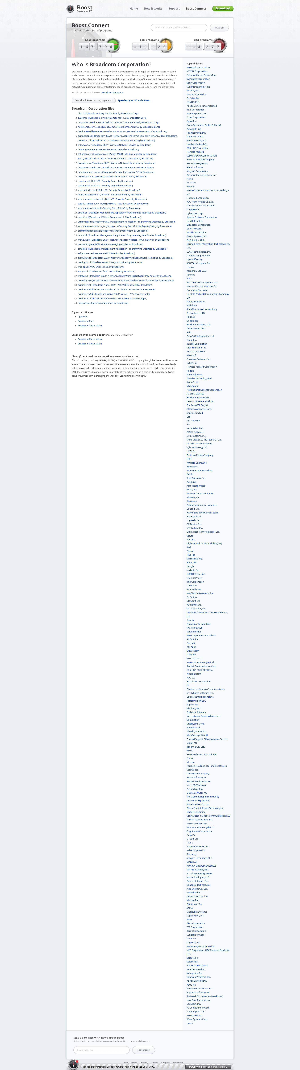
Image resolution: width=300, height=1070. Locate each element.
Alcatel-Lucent (194, 673)
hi (188, 685)
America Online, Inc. (197, 462)
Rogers (190, 370)
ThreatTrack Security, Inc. (199, 819)
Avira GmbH (193, 382)
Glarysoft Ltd (193, 600)
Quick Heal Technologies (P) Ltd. (203, 531)
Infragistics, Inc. (195, 973)
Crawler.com (193, 650)
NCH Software (194, 589)
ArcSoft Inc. (192, 597)
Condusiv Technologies (198, 884)
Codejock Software (196, 712)
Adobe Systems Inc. (197, 980)
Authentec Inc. (194, 604)
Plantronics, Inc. (195, 904)
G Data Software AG (197, 792)
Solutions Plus (194, 631)
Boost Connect (196, 8)
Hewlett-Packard (195, 151)
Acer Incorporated (196, 485)
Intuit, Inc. (192, 489)
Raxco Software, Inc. (197, 777)
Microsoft (192, 355)
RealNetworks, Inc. (196, 132)
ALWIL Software (195, 432)
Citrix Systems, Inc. (196, 435)
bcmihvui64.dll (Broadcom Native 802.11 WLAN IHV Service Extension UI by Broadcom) (122, 131)
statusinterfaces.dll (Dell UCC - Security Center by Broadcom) (109, 190)
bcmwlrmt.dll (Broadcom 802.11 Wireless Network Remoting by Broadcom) (116, 140)
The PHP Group (195, 627)
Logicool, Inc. (193, 942)
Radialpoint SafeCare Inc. (199, 988)
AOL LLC (191, 677)
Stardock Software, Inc (198, 992)
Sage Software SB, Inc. (198, 846)
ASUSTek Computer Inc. (199, 263)
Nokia (190, 178)
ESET (189, 458)
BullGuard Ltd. (194, 516)
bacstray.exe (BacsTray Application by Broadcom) (103, 302)
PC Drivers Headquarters (199, 873)
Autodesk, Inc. (194, 128)
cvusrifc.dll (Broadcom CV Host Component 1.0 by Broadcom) (109, 217)
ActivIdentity (193, 892)
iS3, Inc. (190, 758)
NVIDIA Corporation (197, 71)
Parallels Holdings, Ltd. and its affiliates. (207, 765)
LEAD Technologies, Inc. (199, 251)
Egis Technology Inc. (197, 447)
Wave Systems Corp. (197, 1019)
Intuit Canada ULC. (196, 351)
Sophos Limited (195, 412)
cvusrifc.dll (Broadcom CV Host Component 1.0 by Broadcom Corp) (112, 117)
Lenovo (190, 267)
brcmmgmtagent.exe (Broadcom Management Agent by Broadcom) (113, 230)
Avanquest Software (197, 290)
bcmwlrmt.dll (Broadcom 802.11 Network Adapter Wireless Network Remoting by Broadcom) (125, 257)
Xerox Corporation (196, 930)
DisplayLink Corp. (196, 723)
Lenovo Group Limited (198, 255)
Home (134, 8)
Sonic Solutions (194, 374)
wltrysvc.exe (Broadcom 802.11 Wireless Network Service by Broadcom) (114, 144)
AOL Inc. (191, 539)
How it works (153, 8)
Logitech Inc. (193, 209)
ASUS (189, 750)
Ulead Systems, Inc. (197, 731)
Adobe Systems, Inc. (197, 113)
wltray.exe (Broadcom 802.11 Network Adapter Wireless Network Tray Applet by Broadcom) (125, 275)
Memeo (191, 762)
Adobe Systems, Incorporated (202, 505)
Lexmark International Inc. (200, 696)
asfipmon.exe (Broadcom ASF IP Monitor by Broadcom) (106, 253)
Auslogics (191, 481)
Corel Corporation (196, 117)
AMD (189, 919)
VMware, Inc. (193, 497)
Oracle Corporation (196, 94)
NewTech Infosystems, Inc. (200, 593)
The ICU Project (195, 577)
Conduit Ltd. (193, 508)
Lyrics (190, 1022)
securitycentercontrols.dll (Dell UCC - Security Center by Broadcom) (112, 199)
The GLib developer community (203, 796)
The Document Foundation (201, 205)
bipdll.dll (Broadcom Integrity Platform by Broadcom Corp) (108, 113)
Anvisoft (191, 643)
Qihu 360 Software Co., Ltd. (200, 336)
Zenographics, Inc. (196, 1011)
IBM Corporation (195, 581)
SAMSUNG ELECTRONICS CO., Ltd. (204, 439)
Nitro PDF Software (196, 785)
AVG (189, 547)
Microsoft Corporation (198, 67)
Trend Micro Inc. (195, 136)
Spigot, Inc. (192, 957)
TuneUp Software (196, 301)
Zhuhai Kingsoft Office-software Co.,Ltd (207, 739)
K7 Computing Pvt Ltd (198, 1007)
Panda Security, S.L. (196, 140)
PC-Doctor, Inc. (194, 524)
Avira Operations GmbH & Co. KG (204, 125)
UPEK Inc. (192, 451)
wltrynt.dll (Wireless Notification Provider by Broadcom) (106, 271)
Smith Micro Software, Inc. (200, 692)
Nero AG (191, 186)
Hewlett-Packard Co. (197, 144)
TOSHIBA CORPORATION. (200, 670)
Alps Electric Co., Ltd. (197, 888)
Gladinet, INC (193, 708)
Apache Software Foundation (202, 217)
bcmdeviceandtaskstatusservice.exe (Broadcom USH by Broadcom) (112, 176)
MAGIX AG (192, 861)
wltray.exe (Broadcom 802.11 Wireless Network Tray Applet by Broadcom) (115, 158)
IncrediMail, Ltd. (195, 428)
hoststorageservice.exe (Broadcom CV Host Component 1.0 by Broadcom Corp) (119, 126)
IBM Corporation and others (201, 635)
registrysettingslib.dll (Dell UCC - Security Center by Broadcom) (110, 194)
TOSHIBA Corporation (198, 148)
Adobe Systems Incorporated (202, 105)
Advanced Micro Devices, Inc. (201, 174)
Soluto (190, 535)
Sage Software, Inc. (196, 478)
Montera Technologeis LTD (200, 827)
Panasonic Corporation (198, 623)
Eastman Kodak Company (200, 455)
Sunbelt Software (195, 934)
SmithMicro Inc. (195, 527)
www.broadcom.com (112, 92)
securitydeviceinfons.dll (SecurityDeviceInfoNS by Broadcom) (109, 208)
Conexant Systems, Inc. (199, 976)
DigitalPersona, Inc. (196, 347)
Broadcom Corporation (90, 325)
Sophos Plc (192, 704)
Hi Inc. (190, 842)
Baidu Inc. (192, 339)
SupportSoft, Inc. (195, 915)
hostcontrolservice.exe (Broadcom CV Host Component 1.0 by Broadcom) (116, 167)
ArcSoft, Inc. (193, 639)
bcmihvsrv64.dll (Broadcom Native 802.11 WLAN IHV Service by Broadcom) (116, 289)
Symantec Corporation (198, 78)
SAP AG (190, 907)
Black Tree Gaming (196, 811)
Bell (188, 416)
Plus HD (191, 554)
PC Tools (191, 316)
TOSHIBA (191, 654)
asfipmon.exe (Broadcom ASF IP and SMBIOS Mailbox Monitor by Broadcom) (117, 153)
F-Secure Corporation (198, 197)
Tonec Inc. (192, 938)
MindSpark (192, 386)
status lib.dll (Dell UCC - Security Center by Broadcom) (105, 185)
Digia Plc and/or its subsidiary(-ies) (204, 543)
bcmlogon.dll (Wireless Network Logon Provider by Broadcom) (110, 262)
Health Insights (194, 221)
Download (223, 8)
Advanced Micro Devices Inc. (201, 75)
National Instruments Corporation (204, 389)
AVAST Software (195, 167)
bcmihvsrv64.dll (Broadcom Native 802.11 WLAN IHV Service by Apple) (114, 293)
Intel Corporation (196, 109)
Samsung (191, 854)
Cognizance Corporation (199, 831)
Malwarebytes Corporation (200, 946)
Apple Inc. (83, 316)
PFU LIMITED (193, 658)
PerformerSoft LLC (196, 700)
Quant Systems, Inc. (197, 236)
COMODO (192, 585)
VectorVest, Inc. (195, 1015)
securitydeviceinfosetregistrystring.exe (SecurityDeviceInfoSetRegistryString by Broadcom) (125, 226)
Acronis (190, 551)
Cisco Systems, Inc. (196, 608)
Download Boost (93, 100)
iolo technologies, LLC (198, 877)
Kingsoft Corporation (198, 171)
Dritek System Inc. (196, 328)
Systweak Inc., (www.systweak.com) (205, 996)
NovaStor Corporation (198, 1000)
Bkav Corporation (196, 923)
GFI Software (193, 420)
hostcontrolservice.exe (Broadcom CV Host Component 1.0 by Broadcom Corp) (118, 122)
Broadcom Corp (86, 321)
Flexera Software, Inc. (198, 881)
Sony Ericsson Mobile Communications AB (208, 815)
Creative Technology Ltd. (199, 443)
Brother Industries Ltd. (198, 397)
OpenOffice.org (195, 259)
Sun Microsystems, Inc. (198, 86)
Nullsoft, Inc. (193, 570)
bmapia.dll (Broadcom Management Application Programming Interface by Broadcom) (122, 248)
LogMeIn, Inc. (194, 1003)
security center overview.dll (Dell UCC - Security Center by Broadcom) (113, 203)
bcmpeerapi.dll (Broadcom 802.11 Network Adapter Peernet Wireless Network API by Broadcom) (127, 135)
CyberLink (192, 362)
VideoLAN (192, 742)
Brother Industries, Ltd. (199, 324)
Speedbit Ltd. (193, 727)
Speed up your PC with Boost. (134, 100)
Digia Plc (191, 835)
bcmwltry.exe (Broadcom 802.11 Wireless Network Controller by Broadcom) (116, 162)
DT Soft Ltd (192, 838)
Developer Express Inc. (198, 800)
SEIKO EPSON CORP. (197, 823)
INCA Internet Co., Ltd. (198, 804)
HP (188, 424)
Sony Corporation (196, 82)
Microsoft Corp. (195, 558)
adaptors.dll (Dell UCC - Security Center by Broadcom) (105, 181)
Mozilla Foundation (197, 232)
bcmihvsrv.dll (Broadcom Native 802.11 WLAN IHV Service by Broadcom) (115, 284)
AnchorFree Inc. (195, 789)
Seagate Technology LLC (199, 857)
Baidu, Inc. (192, 562)
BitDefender (193, 98)
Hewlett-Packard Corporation (202, 366)
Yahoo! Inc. (192, 466)
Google (190, 566)
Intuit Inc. (192, 182)
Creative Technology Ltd (199, 378)
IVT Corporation (195, 927)
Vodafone (192, 305)
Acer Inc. (191, 620)
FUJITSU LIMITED (195, 393)
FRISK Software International (201, 754)
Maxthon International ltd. (200, 493)
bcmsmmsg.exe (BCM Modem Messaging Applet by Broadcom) (110, 244)
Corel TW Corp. (194, 228)
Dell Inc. (191, 474)
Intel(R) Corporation (197, 343)
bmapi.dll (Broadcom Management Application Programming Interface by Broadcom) (122, 212)
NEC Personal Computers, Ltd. (202, 282)
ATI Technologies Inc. (197, 163)
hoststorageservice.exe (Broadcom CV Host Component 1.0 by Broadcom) (116, 172)
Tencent (191, 274)
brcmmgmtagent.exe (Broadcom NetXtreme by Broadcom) (108, 149)
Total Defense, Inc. (196, 573)
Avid (189, 332)
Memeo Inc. (193, 900)
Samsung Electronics (197, 965)
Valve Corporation (196, 850)
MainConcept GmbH (197, 735)
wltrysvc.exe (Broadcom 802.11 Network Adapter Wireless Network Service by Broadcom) (123, 239)
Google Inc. (192, 320)
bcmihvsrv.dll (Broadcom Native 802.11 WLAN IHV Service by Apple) (112, 298)
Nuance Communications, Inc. (202, 286)
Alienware (192, 501)
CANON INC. (193, 102)
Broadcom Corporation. (90, 339)
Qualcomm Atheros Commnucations (205, 689)
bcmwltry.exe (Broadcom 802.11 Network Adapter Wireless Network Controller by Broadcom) (126, 280)
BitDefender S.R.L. (196, 240)
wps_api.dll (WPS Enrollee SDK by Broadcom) (101, 266)
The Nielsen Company (198, 773)
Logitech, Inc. (193, 520)
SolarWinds (192, 769)
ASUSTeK (191, 984)
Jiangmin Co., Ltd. (196, 746)
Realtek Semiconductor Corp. (202, 666)
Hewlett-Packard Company (200, 159)
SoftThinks (192, 961)
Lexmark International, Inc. (200, 401)
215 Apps (191, 646)
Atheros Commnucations (199, 470)
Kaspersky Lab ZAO (196, 270)
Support (174, 8)
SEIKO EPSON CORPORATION (202, 155)
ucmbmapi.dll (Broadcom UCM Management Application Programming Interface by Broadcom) (127, 221)
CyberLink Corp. (195, 213)
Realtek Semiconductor (199, 781)
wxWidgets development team (202, 512)
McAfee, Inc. (193, 90)
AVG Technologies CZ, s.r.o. (200, 201)
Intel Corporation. (196, 969)
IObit (189, 278)
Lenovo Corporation (197, 896)
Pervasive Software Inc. (198, 359)
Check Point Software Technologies (205, 808)
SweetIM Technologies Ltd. (200, 662)
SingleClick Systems (197, 911)
